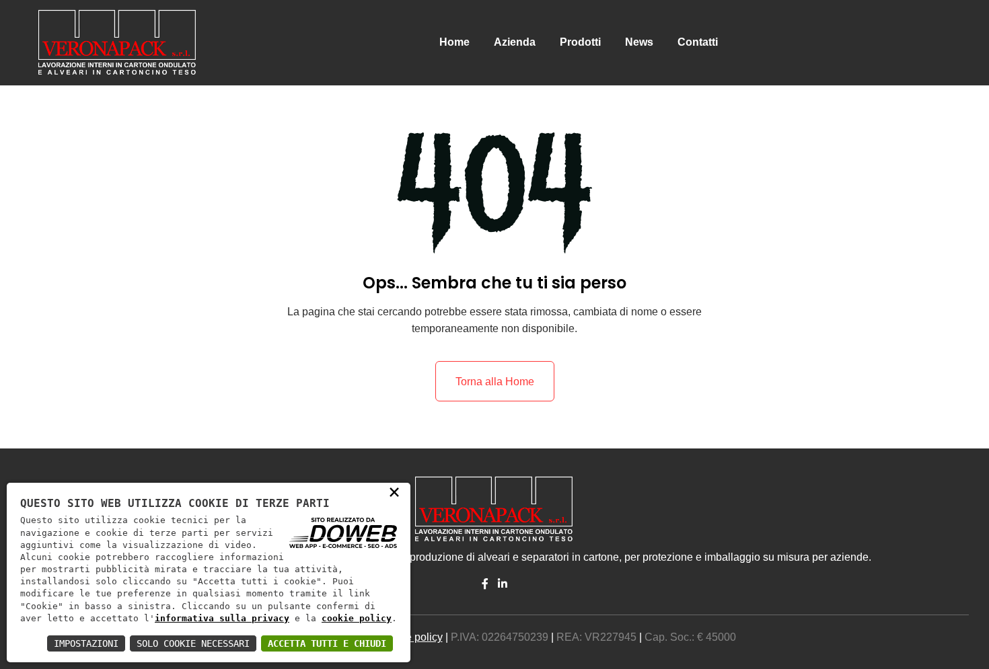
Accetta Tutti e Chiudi (327, 643)
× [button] (394, 491)
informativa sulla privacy (222, 618)
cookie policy (357, 618)
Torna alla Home (494, 381)
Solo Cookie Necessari (193, 643)
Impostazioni (86, 643)
